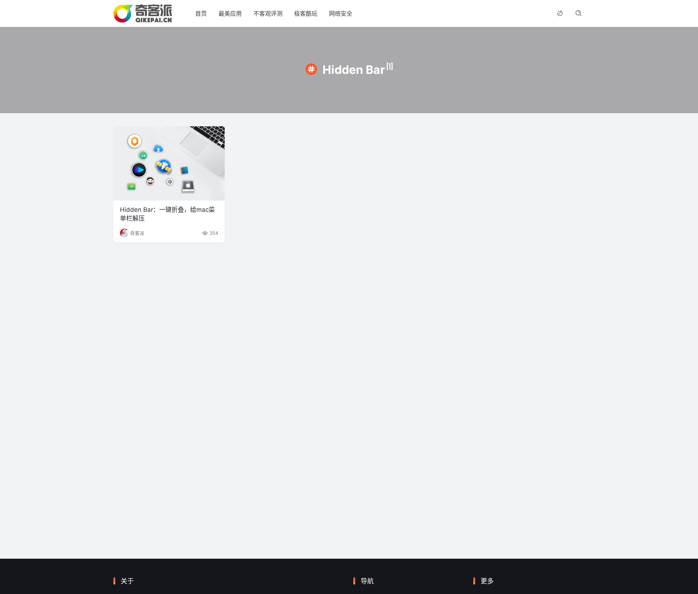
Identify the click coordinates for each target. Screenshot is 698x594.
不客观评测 (267, 13)
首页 (201, 13)
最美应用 (230, 13)
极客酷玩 (305, 13)
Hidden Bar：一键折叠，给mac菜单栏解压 (167, 214)
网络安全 (340, 13)
